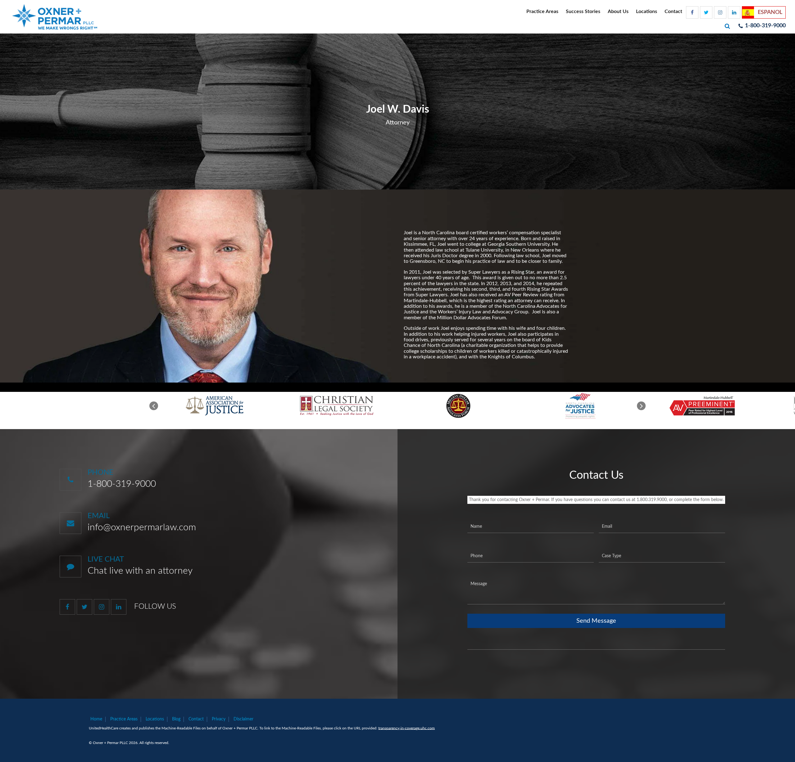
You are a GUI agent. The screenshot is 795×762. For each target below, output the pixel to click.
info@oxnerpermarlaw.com (142, 527)
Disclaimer (243, 719)
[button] (153, 405)
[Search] (728, 26)
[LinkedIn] (734, 12)
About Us (618, 11)
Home (96, 719)
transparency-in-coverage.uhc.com (406, 728)
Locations (646, 11)
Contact (673, 11)
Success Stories (583, 11)
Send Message (596, 621)
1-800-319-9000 (122, 484)
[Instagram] (720, 12)
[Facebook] (692, 12)
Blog (176, 719)
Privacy (218, 719)
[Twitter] (706, 12)
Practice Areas (542, 11)
